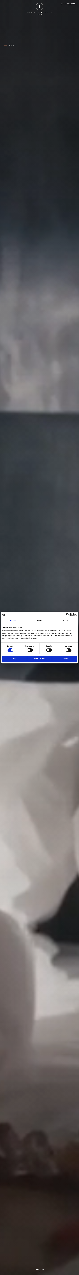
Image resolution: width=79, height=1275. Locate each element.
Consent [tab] (13, 620)
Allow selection (39, 659)
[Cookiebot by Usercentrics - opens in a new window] (68, 614)
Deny (14, 659)
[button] (7, 6)
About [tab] (65, 620)
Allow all (64, 659)
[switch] (30, 650)
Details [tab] (39, 620)
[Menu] (5, 46)
